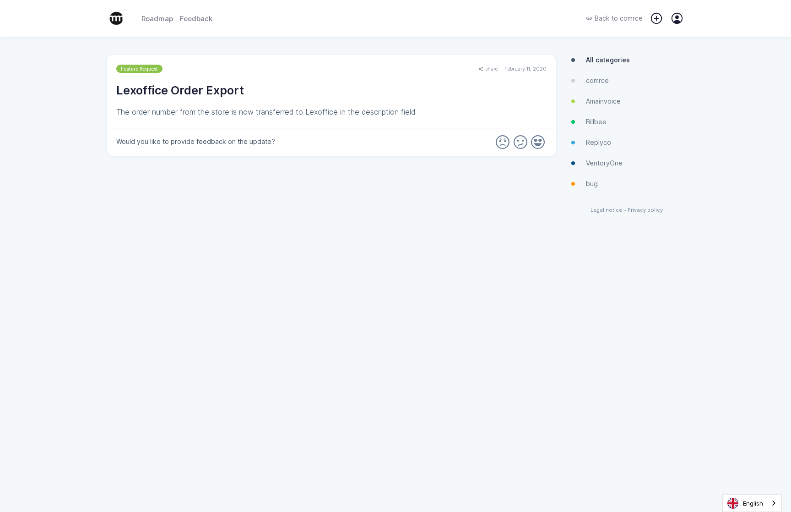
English (753, 503)
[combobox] (752, 503)
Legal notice (606, 210)
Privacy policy (645, 210)
